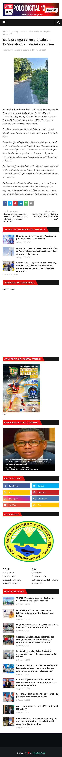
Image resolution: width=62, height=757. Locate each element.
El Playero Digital (39, 576)
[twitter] (45, 485)
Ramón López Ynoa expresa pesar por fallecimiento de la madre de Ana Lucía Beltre (34, 613)
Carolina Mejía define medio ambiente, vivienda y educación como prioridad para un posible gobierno (36, 682)
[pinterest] (45, 492)
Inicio (5, 31)
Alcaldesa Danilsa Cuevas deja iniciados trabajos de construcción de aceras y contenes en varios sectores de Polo (35, 639)
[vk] (45, 498)
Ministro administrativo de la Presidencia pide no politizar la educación (36, 237)
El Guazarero (8, 572)
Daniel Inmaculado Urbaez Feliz (18, 50)
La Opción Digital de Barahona (45, 579)
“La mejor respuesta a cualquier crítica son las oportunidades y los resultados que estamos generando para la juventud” (37, 668)
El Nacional (36, 572)
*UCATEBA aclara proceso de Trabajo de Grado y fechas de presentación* (35, 599)
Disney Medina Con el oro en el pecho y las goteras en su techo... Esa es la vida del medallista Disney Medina (36, 721)
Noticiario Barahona (11, 583)
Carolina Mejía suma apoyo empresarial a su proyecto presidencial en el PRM (37, 695)
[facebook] (16, 485)
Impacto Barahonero (12, 579)
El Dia (34, 569)
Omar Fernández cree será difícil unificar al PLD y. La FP (37, 707)
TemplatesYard (39, 753)
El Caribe (7, 569)
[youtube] (16, 505)
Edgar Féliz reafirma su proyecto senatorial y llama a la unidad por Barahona (37, 626)
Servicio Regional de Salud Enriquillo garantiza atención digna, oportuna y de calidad (36, 654)
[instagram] (16, 498)
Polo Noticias (37, 583)
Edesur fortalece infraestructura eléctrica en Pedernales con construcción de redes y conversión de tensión (37, 251)
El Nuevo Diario (9, 576)
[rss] (16, 492)
